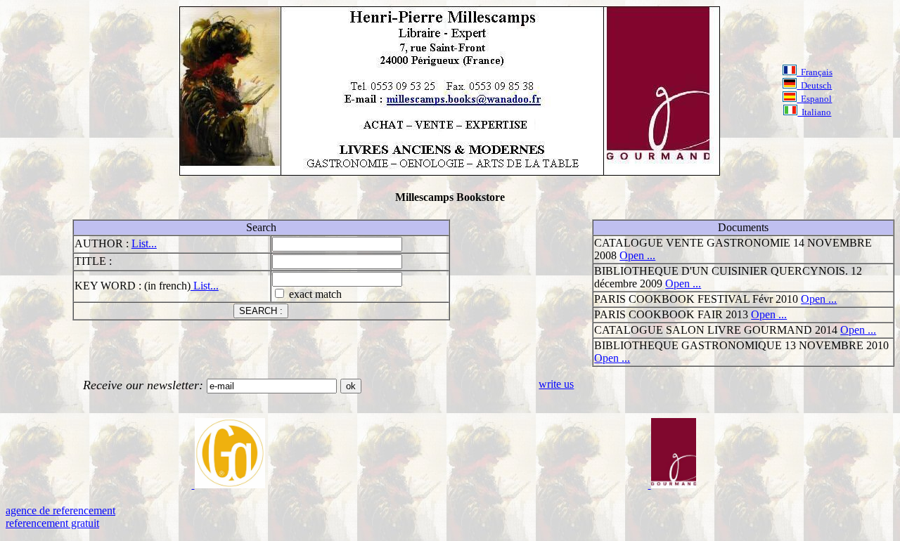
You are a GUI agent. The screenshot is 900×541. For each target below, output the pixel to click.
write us (556, 384)
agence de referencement (60, 510)
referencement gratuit (52, 523)
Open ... (637, 255)
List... (144, 243)
